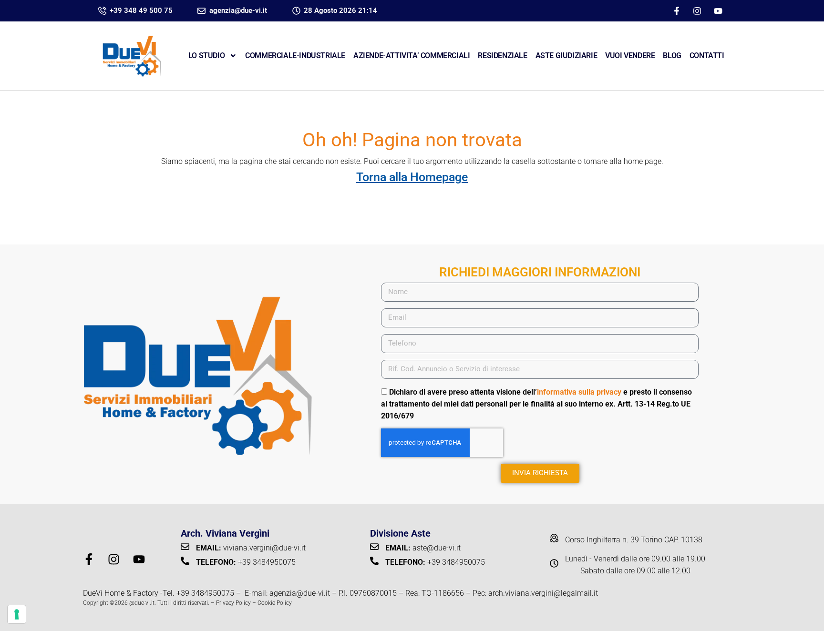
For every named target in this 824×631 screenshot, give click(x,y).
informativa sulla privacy (579, 392)
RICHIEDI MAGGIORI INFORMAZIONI (539, 272)
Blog (672, 55)
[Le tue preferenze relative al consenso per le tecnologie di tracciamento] (17, 614)
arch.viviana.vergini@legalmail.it (543, 593)
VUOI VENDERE (630, 55)
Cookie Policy (275, 603)
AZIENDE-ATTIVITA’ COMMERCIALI (411, 55)
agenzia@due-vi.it (299, 593)
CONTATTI (707, 55)
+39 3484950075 (205, 593)
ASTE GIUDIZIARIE (566, 55)
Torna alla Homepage (412, 177)
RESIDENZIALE (502, 55)
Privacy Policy (233, 603)
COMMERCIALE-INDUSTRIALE (295, 55)
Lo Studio (206, 55)
